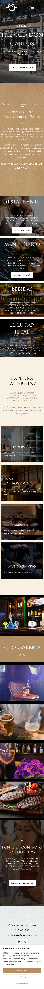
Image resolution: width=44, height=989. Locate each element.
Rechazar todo (22, 984)
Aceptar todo (22, 971)
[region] (22, 967)
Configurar (22, 977)
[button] (32, 7)
